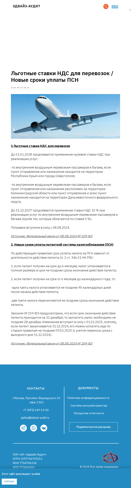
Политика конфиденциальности (88, 398)
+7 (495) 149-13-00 (36, 410)
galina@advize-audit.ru (35, 417)
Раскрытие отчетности (89, 413)
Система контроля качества (89, 405)
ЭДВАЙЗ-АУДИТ (26, 6)
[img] (110, 457)
